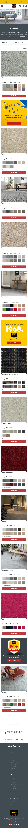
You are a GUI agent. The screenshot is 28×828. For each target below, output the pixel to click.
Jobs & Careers (14, 764)
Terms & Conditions (14, 766)
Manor (4, 78)
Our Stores (14, 746)
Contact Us (14, 801)
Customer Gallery (14, 762)
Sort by (17, 42)
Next (24, 48)
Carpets (14, 777)
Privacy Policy (14, 768)
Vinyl (14, 778)
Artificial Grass (14, 784)
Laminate (14, 780)
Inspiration (14, 760)
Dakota (4, 692)
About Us (14, 755)
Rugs (14, 782)
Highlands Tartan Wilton (10, 374)
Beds (14, 786)
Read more (22, 36)
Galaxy (4, 249)
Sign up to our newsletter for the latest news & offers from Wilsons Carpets (14, 732)
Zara (3, 155)
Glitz (3, 619)
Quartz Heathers (7, 472)
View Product (14, 95)
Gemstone (5, 298)
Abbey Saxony (6, 423)
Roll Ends (14, 788)
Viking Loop (6, 204)
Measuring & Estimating (14, 759)
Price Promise (14, 757)
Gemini (4, 521)
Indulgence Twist (7, 570)
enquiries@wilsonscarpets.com (14, 804)
